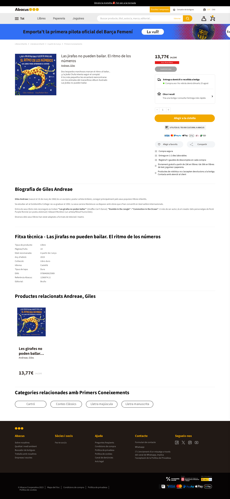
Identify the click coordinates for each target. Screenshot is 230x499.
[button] (203, 19)
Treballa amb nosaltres (25, 454)
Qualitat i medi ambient (26, 446)
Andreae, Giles (68, 65)
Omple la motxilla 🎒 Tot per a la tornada (115, 3)
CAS (213, 9)
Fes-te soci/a (60, 442)
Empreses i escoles (23, 457)
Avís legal (99, 461)
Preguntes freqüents (104, 442)
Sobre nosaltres (22, 442)
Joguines (78, 18)
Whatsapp (139, 447)
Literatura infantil (37, 44)
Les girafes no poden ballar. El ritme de (30, 353)
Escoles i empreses (160, 9)
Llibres (41, 18)
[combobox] (130, 18)
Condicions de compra (105, 446)
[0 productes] (212, 20)
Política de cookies (103, 454)
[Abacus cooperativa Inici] (28, 10)
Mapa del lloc (53, 487)
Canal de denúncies (104, 457)
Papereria (59, 18)
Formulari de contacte (145, 442)
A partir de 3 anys (54, 44)
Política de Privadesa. (161, 458)
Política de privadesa (104, 450)
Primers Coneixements (73, 44)
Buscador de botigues (25, 450)
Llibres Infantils (21, 44)
